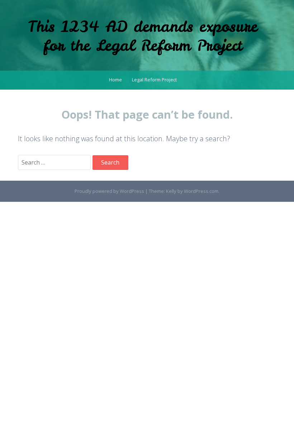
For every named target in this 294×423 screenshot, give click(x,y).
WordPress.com (201, 191)
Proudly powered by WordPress (109, 191)
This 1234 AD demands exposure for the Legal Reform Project (142, 36)
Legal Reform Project (154, 79)
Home (115, 79)
